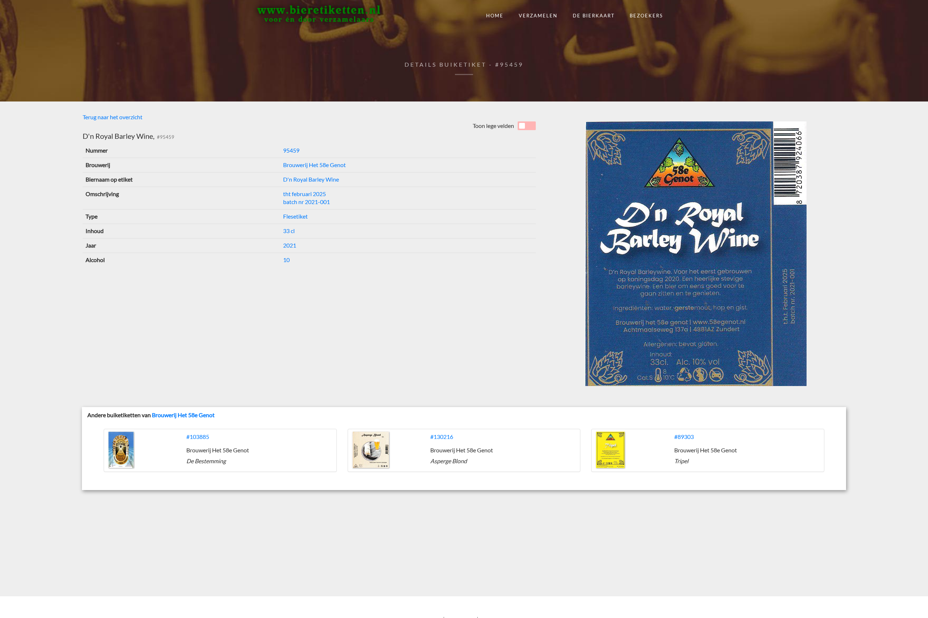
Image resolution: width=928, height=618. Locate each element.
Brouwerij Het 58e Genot (314, 164)
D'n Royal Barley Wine (311, 179)
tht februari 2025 (304, 193)
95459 (291, 150)
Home (495, 15)
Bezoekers (646, 15)
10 (286, 259)
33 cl (289, 230)
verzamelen (538, 15)
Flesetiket (295, 216)
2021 (289, 245)
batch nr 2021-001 (306, 201)
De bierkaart (594, 15)
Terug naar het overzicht (112, 116)
